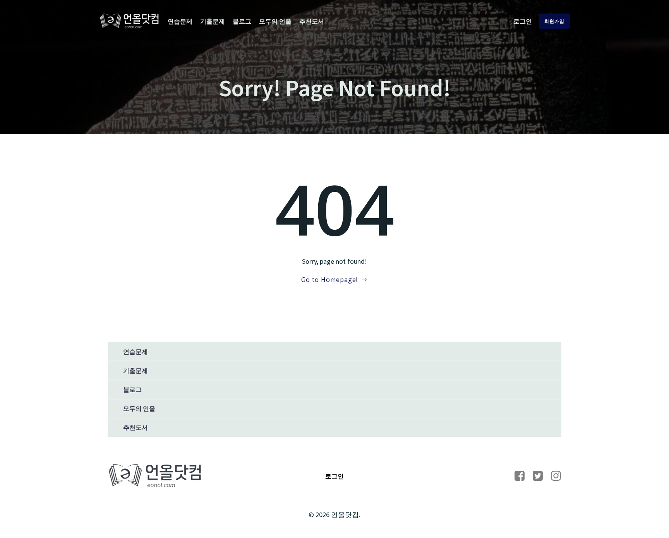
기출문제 (212, 21)
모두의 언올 (275, 21)
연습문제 (180, 21)
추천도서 (311, 21)
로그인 (522, 21)
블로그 (242, 21)
